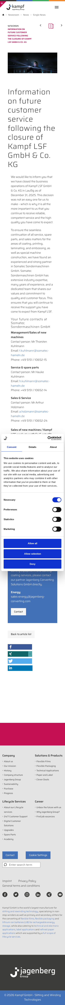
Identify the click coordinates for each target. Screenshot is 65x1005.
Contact (18, 612)
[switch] (56, 509)
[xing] (49, 894)
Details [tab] (32, 447)
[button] (20, 647)
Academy (8, 839)
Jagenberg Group (12, 779)
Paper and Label (44, 775)
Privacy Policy (27, 881)
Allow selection (32, 553)
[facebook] (4, 894)
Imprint (7, 881)
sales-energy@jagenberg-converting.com (28, 598)
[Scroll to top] (58, 998)
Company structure (13, 775)
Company (8, 755)
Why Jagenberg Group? (48, 812)
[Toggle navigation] (57, 7)
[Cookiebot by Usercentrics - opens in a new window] (47, 438)
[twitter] (15, 894)
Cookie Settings (38, 855)
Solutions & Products (48, 755)
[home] (3, 15)
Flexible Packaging (46, 766)
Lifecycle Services (14, 801)
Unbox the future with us (48, 807)
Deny (32, 564)
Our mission (10, 766)
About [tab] (53, 447)
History (7, 770)
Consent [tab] (11, 447)
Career (39, 801)
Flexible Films (43, 761)
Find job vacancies (45, 816)
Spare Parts (10, 834)
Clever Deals (42, 779)
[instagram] (27, 894)
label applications (25, 929)
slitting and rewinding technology (20, 911)
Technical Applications (47, 770)
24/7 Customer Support (15, 816)
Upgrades (9, 830)
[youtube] (60, 894)
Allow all (32, 543)
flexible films (27, 918)
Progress (8, 793)
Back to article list (21, 634)
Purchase (8, 788)
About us (8, 761)
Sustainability (11, 784)
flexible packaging (44, 918)
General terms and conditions (21, 886)
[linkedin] (38, 894)
